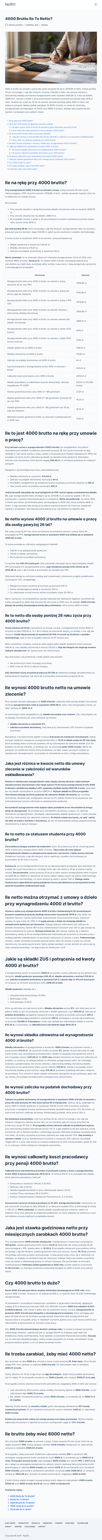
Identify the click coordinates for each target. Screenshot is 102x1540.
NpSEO (10, 4)
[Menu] (96, 4)
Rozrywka (69, 1523)
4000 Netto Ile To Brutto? (22, 1496)
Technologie (82, 1523)
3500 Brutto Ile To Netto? (22, 1502)
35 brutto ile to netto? (20, 1509)
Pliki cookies (30, 1527)
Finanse (44, 25)
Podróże (58, 1523)
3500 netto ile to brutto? (22, 1506)
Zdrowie (18, 1527)
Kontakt (42, 1527)
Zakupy (8, 1527)
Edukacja (36, 1523)
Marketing (47, 1523)
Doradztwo (23, 1523)
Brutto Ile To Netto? (19, 1499)
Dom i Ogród (10, 1523)
